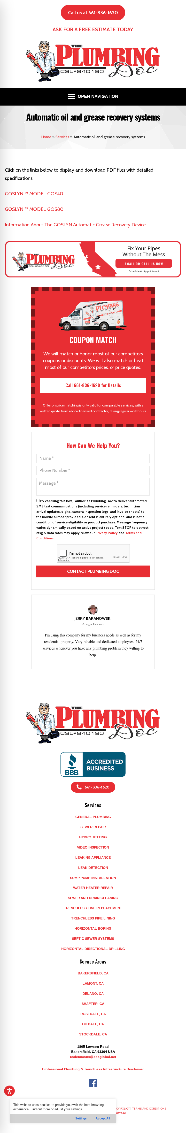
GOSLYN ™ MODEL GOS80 (34, 209)
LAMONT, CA (93, 983)
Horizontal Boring (93, 928)
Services (62, 137)
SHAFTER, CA (93, 1004)
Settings (81, 1118)
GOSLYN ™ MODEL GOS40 (34, 194)
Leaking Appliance (93, 857)
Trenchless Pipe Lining (93, 918)
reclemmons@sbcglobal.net (93, 1057)
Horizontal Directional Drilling (93, 949)
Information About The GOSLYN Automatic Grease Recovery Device (75, 225)
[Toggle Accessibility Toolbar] (9, 1091)
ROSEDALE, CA (93, 1014)
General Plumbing (93, 817)
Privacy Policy (106, 533)
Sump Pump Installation (93, 878)
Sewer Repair (93, 827)
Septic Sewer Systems (93, 939)
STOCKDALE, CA (93, 1034)
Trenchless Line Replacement (93, 908)
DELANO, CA (93, 993)
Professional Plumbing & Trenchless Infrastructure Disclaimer (93, 1069)
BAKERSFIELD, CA (93, 973)
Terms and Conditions (149, 1108)
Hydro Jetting (93, 837)
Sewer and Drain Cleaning (93, 898)
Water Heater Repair (93, 888)
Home (46, 137)
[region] (63, 1111)
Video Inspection (93, 847)
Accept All (103, 1118)
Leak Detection (93, 868)
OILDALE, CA (93, 1024)
